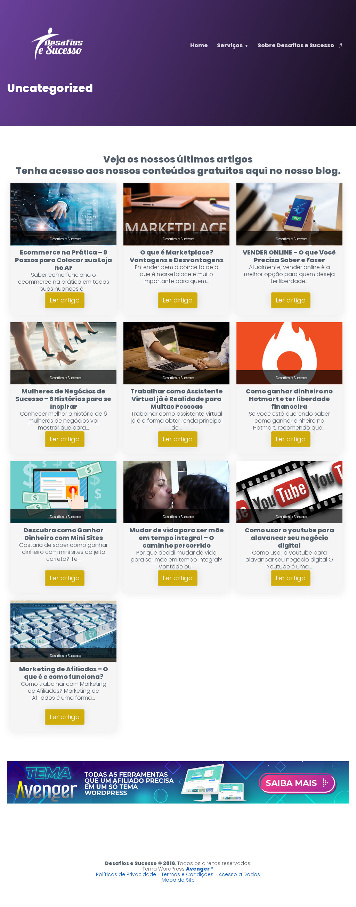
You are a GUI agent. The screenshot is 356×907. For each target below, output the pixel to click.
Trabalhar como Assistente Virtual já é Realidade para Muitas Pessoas (176, 399)
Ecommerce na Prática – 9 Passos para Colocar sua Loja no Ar (63, 260)
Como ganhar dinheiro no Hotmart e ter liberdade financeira (289, 399)
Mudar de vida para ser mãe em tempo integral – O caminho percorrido (176, 538)
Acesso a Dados (239, 874)
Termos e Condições (187, 874)
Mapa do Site (178, 879)
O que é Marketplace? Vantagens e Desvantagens (177, 256)
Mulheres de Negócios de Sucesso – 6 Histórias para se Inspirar (63, 399)
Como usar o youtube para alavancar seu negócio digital (289, 538)
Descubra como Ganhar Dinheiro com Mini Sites (64, 534)
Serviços (230, 45)
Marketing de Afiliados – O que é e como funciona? (63, 673)
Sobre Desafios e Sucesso (296, 45)
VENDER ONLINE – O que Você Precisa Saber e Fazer (289, 256)
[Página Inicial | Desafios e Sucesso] (57, 60)
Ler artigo (65, 300)
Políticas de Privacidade (126, 874)
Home (199, 45)
